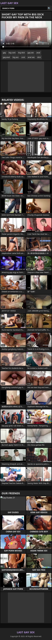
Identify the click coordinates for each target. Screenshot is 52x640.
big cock (12, 52)
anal (38, 52)
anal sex (31, 57)
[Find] (49, 8)
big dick (21, 52)
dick (39, 57)
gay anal (6, 57)
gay (4, 52)
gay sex (31, 52)
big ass (16, 57)
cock (23, 57)
